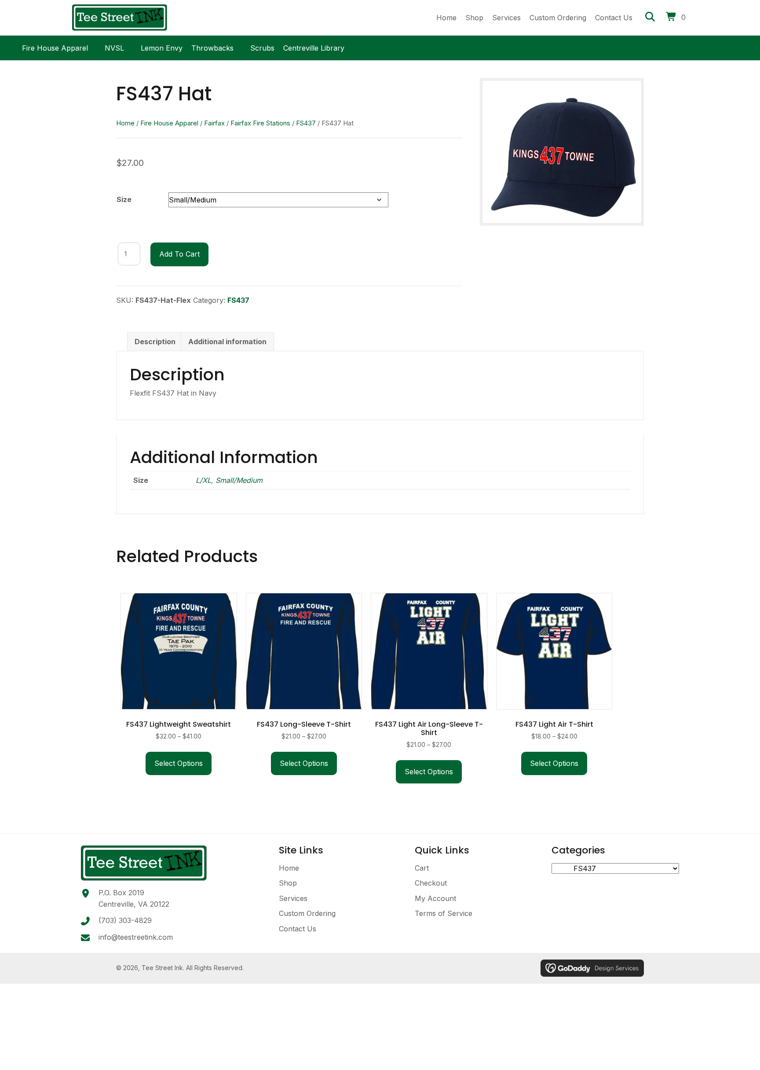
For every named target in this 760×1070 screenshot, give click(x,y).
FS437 (306, 123)
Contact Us (297, 928)
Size (124, 199)
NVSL (114, 47)
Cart (422, 868)
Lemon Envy (162, 47)
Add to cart (179, 254)
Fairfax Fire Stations (260, 123)
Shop (288, 883)
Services (293, 898)
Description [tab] (155, 341)
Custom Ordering (307, 913)
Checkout (431, 883)
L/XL (203, 480)
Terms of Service (443, 913)
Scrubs (262, 47)
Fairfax (214, 123)
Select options (178, 763)
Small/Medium (239, 480)
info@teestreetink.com (136, 937)
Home (125, 123)
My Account (435, 898)
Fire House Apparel (55, 47)
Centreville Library (313, 47)
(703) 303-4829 (125, 920)
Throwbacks (212, 47)
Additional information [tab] (227, 341)
